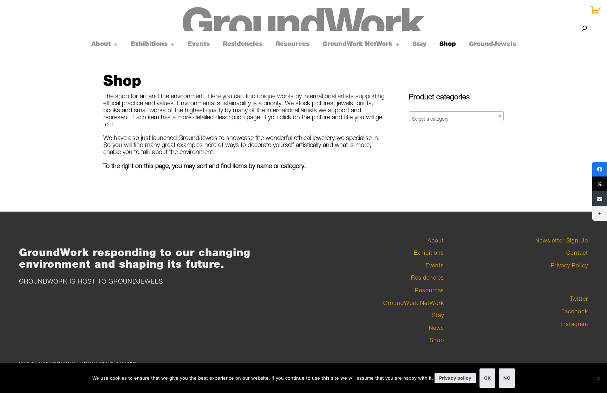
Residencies (242, 43)
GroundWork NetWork (357, 43)
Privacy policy (455, 378)
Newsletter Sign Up (561, 240)
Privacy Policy (569, 265)
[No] (598, 378)
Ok (487, 378)
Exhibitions (149, 43)
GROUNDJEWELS (136, 281)
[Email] (599, 198)
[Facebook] (599, 169)
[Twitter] (599, 183)
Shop (447, 43)
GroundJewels (492, 43)
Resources (292, 43)
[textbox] (456, 119)
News (436, 328)
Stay (419, 43)
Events (199, 43)
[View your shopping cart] (596, 10)
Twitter (579, 298)
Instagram (574, 324)
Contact (577, 252)
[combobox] (456, 116)
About (101, 43)
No (506, 378)
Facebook (574, 311)
